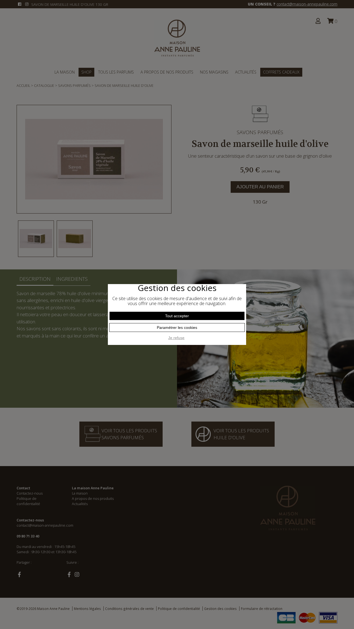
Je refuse (176, 338)
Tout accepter (177, 316)
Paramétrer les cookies (177, 327)
